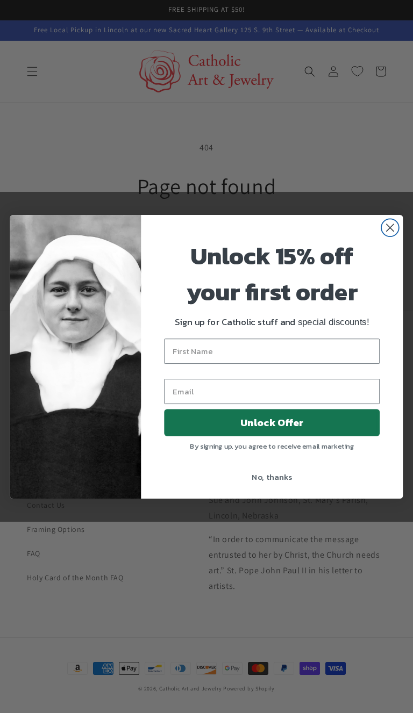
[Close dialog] (390, 227)
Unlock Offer (271, 422)
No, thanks (272, 476)
